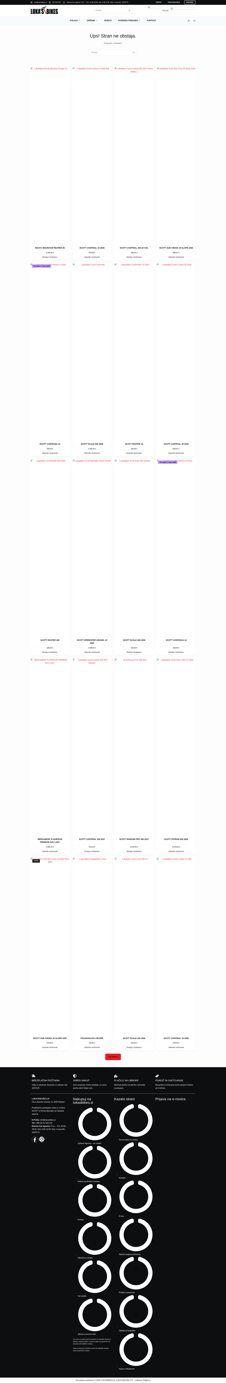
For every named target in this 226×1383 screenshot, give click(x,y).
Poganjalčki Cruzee (92, 1038)
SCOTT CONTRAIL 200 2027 (92, 839)
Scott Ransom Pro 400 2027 (134, 839)
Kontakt (151, 21)
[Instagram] (42, 1139)
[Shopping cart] (194, 21)
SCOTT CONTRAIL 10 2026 (92, 248)
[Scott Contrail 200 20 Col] (134, 155)
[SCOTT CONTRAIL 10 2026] (92, 155)
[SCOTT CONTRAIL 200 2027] (92, 746)
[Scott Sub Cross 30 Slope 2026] (176, 155)
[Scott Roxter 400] (50, 547)
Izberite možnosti (92, 257)
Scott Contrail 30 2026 (176, 444)
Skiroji (108, 21)
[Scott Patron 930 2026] (176, 746)
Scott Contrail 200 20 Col (134, 248)
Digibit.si (146, 1380)
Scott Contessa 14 (50, 444)
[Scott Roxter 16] (134, 351)
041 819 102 (56, 2)
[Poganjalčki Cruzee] (92, 946)
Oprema (91, 21)
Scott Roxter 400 (49, 640)
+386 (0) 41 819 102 (43, 1123)
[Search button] (129, 10)
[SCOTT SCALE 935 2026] (92, 351)
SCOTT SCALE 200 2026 (134, 640)
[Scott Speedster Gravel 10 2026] (92, 547)
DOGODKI (189, 2)
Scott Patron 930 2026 (176, 839)
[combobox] (110, 10)
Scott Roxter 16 (134, 444)
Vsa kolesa (113, 1057)
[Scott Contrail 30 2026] (176, 351)
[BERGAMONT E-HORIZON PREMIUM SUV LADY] (50, 746)
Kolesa (74, 21)
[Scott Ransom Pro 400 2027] (134, 746)
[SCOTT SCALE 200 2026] (134, 547)
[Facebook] (35, 1139)
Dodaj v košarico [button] (49, 257)
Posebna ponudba (128, 21)
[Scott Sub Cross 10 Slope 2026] (50, 946)
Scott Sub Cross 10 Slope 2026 (50, 1038)
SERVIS (158, 2)
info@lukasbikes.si (40, 2)
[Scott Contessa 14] (50, 351)
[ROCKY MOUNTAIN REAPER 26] (50, 155)
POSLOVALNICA (174, 2)
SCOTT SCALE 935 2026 (92, 444)
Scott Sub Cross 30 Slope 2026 (176, 248)
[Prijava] (189, 21)
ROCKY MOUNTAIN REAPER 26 (50, 248)
